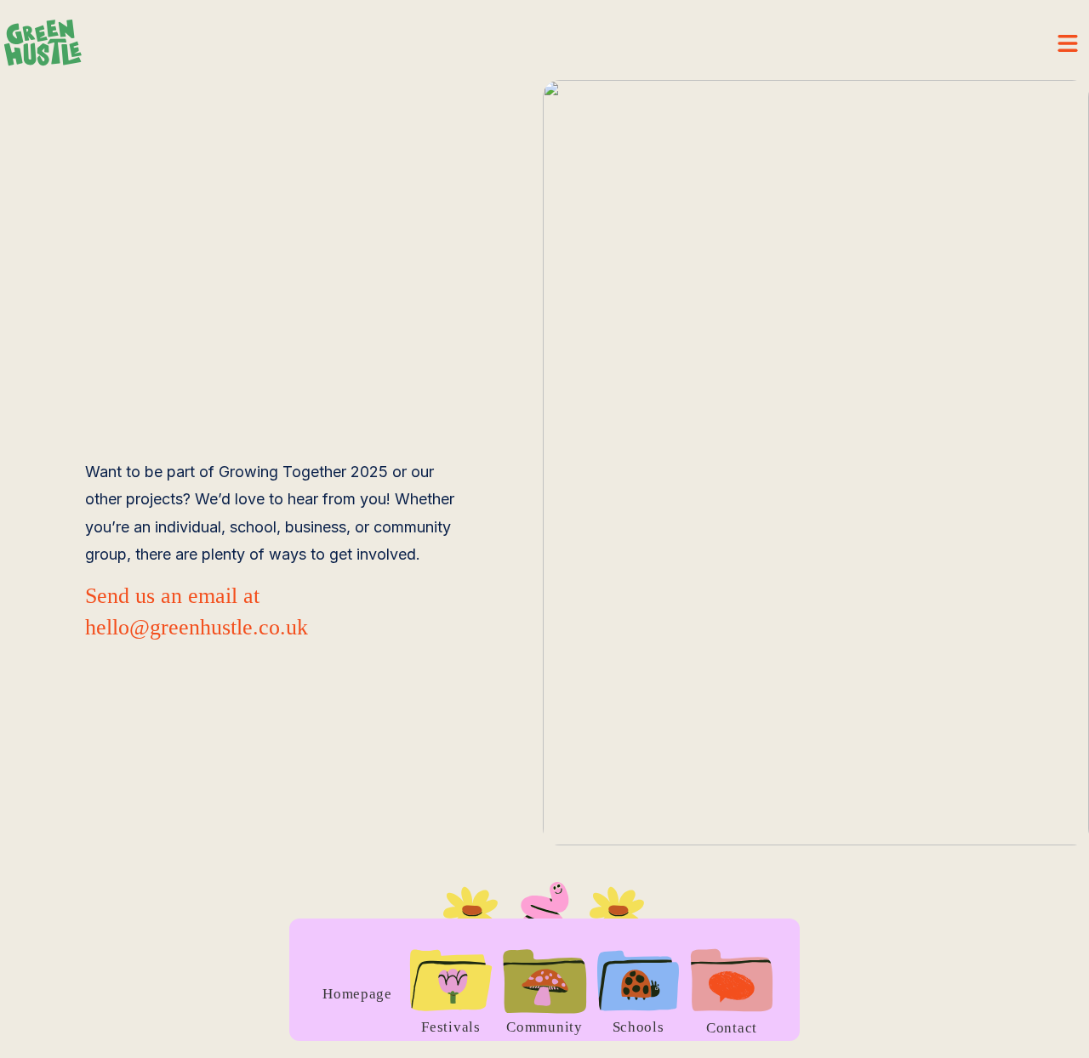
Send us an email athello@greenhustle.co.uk (196, 611)
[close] (1067, 43)
